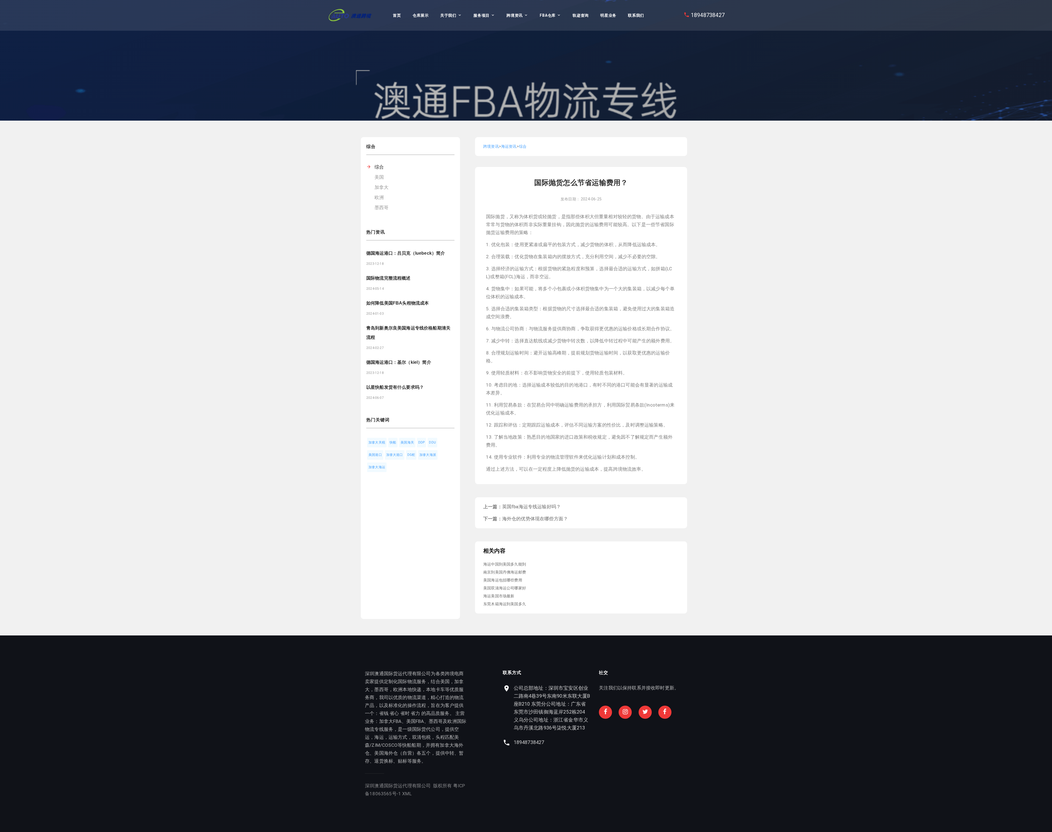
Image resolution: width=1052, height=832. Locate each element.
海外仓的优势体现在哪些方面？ (535, 518)
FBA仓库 (548, 15)
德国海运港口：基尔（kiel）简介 (398, 362)
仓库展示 (421, 15)
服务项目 (481, 15)
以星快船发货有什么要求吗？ (395, 387)
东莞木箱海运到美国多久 (504, 604)
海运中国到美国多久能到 (504, 564)
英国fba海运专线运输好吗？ (531, 506)
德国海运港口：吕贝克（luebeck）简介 (405, 253)
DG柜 (411, 455)
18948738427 (708, 15)
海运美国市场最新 (498, 596)
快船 (393, 442)
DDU (432, 442)
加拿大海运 (376, 467)
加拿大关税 (376, 442)
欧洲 (379, 197)
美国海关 (407, 442)
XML (407, 793)
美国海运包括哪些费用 (502, 580)
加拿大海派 (427, 455)
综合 (379, 167)
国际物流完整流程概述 (388, 278)
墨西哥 (382, 207)
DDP (421, 442)
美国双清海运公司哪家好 (504, 588)
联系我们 (636, 15)
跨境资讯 (515, 15)
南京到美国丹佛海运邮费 (504, 572)
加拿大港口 (394, 455)
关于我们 (448, 15)
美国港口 (375, 455)
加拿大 (382, 187)
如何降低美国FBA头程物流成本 (397, 303)
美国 (379, 177)
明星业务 (608, 15)
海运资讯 (509, 146)
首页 (397, 15)
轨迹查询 (581, 15)
